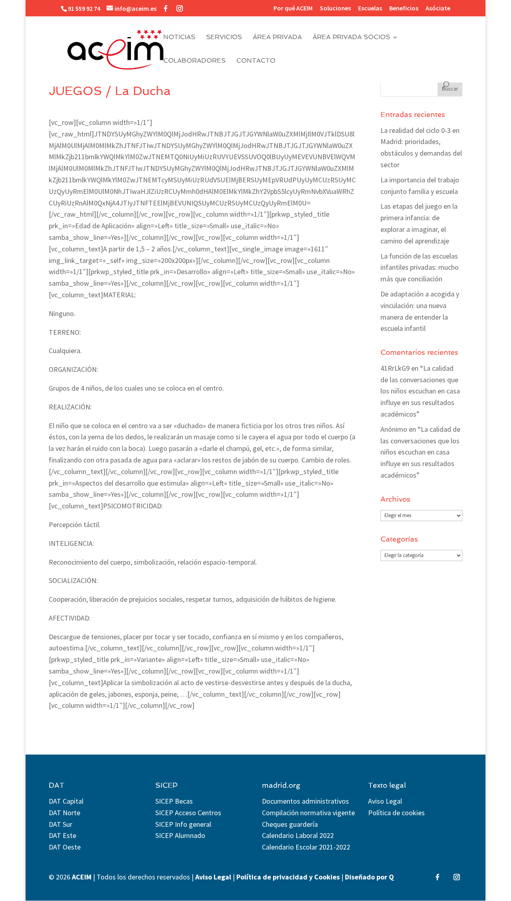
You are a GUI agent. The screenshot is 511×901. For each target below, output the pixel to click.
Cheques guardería (290, 824)
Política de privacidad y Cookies (288, 876)
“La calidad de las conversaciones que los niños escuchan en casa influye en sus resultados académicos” (420, 391)
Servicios (224, 37)
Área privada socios (351, 37)
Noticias (179, 37)
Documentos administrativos (305, 801)
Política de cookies (396, 812)
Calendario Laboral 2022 (298, 835)
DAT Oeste (65, 847)
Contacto (255, 61)
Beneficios (403, 8)
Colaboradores (194, 61)
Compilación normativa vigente (308, 812)
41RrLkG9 (395, 368)
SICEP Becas (174, 801)
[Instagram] (179, 8)
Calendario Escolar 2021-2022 (306, 847)
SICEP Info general (183, 824)
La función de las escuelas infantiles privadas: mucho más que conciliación (419, 267)
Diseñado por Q (369, 876)
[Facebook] (165, 8)
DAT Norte (64, 812)
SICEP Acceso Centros (188, 812)
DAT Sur (60, 824)
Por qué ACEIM (293, 8)
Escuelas (370, 8)
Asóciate (438, 8)
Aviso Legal (385, 801)
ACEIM (81, 876)
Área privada (277, 37)
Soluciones (335, 8)
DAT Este (62, 835)
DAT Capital (66, 801)
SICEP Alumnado (180, 835)
